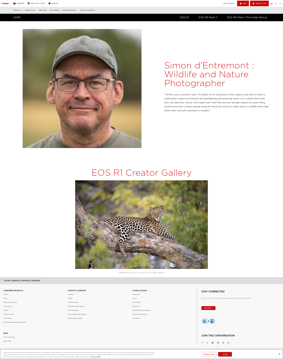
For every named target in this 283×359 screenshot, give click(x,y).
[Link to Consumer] (5, 3)
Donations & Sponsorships (139, 314)
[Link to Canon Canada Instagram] (218, 342)
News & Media (136, 302)
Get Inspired (54, 10)
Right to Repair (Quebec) (75, 318)
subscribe (209, 308)
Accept (225, 354)
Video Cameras (7, 306)
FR (275, 3)
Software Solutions (8, 314)
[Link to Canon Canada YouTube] (212, 342)
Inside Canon (136, 306)
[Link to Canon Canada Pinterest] (223, 342)
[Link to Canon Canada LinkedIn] (228, 342)
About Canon (228, 3)
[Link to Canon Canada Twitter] (207, 342)
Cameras (5, 294)
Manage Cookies (209, 354)
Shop (245, 3)
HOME (17, 17)
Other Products (7, 318)
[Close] (279, 353)
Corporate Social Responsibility (141, 310)
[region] (141, 354)
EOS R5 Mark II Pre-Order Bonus (247, 17)
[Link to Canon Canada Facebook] (202, 342)
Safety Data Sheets (73, 310)
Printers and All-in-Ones (10, 302)
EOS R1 (184, 17)
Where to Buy (261, 3)
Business (70, 298)
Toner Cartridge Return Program (77, 314)
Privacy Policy (96, 357)
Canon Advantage (69, 10)
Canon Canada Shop (9, 337)
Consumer (71, 294)
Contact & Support (87, 10)
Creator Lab (30, 10)
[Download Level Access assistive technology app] (208, 321)
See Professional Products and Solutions (14, 322)
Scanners (5, 310)
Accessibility (136, 318)
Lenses (5, 298)
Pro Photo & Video (73, 302)
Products (17, 10)
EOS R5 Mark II (208, 17)
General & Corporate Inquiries (76, 306)
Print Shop (43, 10)
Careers (134, 298)
